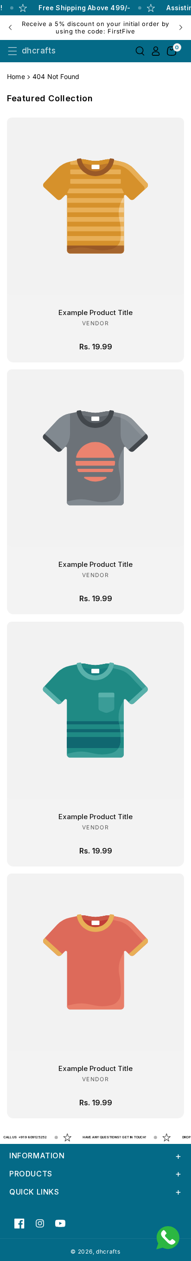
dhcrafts (108, 1251)
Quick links (34, 1191)
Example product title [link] (95, 312)
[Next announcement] (181, 27)
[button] (12, 51)
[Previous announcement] (10, 27)
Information (37, 1155)
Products (30, 1173)
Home (16, 76)
